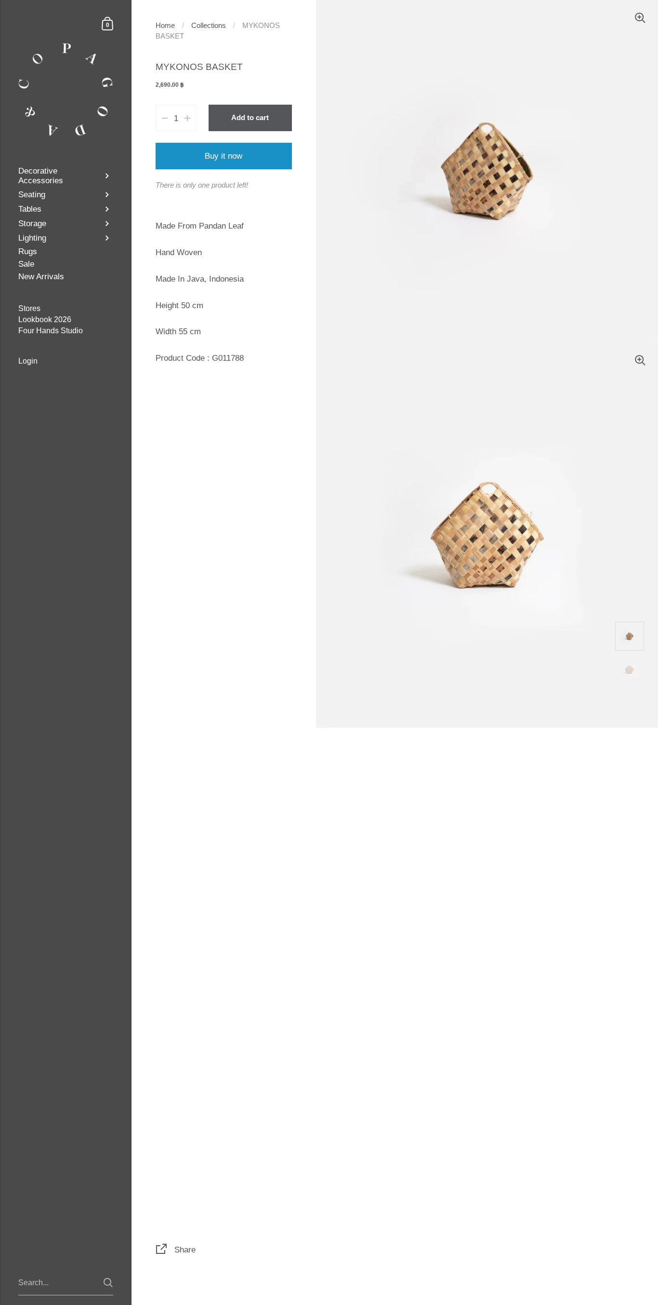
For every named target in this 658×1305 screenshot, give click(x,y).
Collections (208, 25)
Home (165, 25)
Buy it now (223, 156)
